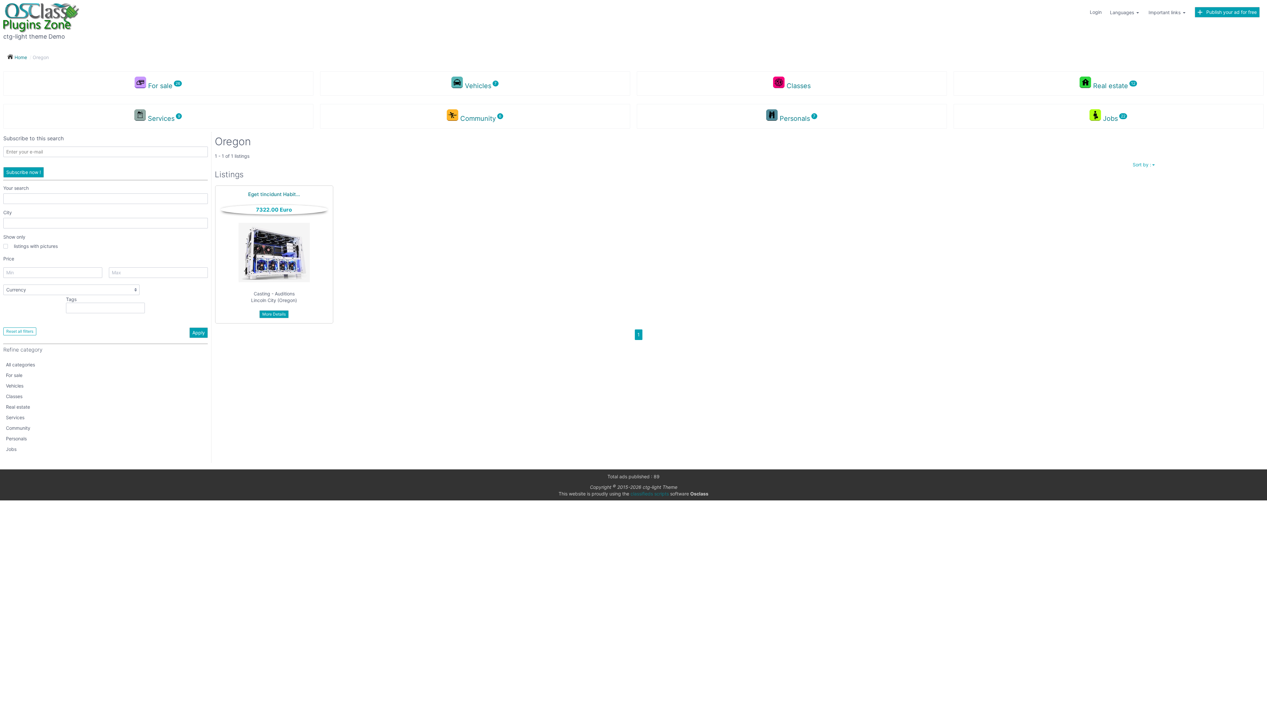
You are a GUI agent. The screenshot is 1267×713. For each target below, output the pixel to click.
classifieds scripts (650, 493)
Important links (1165, 12)
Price (8, 258)
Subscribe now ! (23, 172)
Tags (71, 299)
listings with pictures (36, 246)
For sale (14, 375)
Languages (1122, 12)
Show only (14, 237)
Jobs (11, 449)
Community (18, 428)
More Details (274, 314)
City (7, 212)
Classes (799, 86)
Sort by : (1142, 164)
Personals (16, 438)
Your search (16, 188)
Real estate (18, 407)
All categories (20, 364)
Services (15, 417)
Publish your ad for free (1229, 12)
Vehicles (14, 386)
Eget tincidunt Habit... (274, 194)
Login (1096, 12)
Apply (198, 332)
